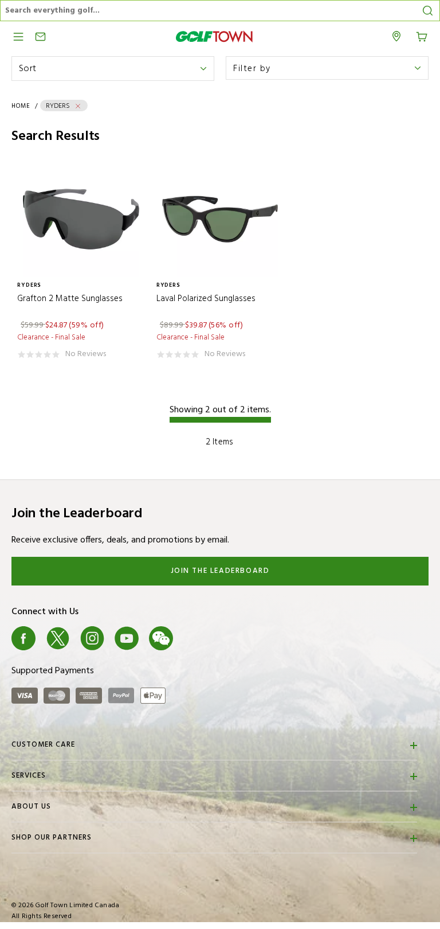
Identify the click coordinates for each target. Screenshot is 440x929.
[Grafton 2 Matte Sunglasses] (81, 219)
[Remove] (78, 106)
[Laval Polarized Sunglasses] (220, 219)
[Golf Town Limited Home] (214, 36)
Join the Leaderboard (220, 571)
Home (20, 106)
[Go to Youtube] (127, 638)
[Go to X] (58, 638)
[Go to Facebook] (23, 638)
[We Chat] (161, 638)
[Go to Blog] (195, 638)
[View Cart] (422, 36)
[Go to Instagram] (92, 638)
